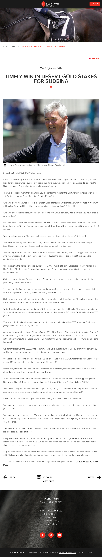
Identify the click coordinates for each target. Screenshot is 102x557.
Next (91, 477)
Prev (12, 477)
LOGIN (93, 4)
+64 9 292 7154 (54, 502)
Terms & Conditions (67, 553)
